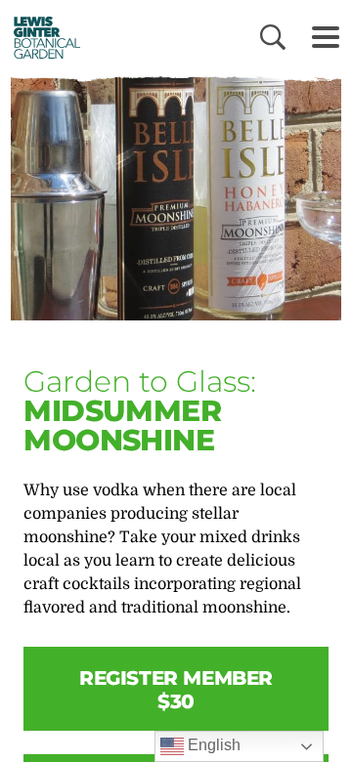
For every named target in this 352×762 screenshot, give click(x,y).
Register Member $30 (176, 689)
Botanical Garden (41, 37)
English (212, 745)
